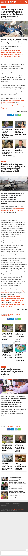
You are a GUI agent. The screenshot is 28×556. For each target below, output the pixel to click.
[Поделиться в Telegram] (12, 114)
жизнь (7, 314)
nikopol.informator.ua (17, 509)
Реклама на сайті (17, 503)
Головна (8, 503)
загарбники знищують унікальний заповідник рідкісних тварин (12, 304)
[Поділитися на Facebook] (8, 114)
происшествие (5, 315)
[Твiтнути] (16, 114)
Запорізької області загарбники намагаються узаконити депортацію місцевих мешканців (13, 298)
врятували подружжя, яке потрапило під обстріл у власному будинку (13, 106)
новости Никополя (15, 314)
